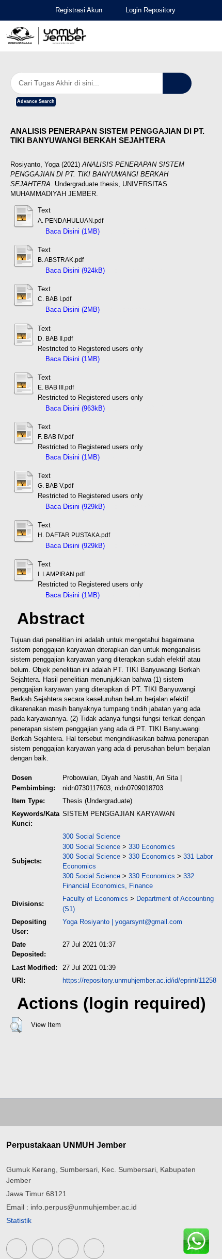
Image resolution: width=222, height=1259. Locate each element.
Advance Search (36, 101)
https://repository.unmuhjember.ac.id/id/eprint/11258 (139, 980)
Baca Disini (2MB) (71, 309)
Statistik (18, 1220)
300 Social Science (91, 836)
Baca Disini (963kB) (74, 408)
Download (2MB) (129, 309)
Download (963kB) (137, 408)
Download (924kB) (137, 270)
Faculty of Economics (95, 898)
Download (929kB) (137, 506)
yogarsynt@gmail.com (148, 922)
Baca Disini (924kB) (74, 270)
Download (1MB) (129, 231)
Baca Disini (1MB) (71, 231)
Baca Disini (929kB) (74, 506)
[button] (16, 1025)
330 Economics (152, 846)
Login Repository (150, 10)
